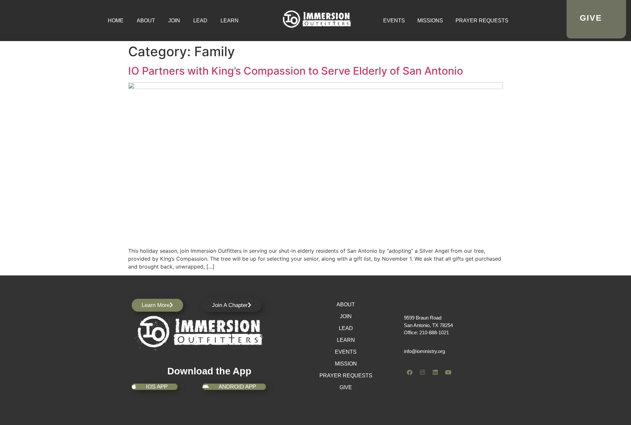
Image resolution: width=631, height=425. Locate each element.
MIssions (430, 20)
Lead (200, 20)
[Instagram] (422, 372)
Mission (346, 363)
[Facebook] (409, 372)
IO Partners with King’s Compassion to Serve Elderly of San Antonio (295, 70)
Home (116, 20)
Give (345, 387)
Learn (230, 20)
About (146, 20)
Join (174, 20)
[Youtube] (448, 372)
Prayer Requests (482, 20)
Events (394, 20)
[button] (232, 305)
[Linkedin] (435, 372)
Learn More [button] (156, 305)
